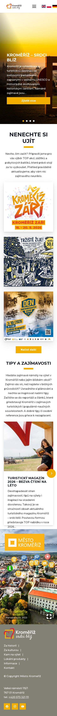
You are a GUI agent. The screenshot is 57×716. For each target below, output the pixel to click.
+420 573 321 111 (19, 697)
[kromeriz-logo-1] (14, 6)
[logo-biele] (19, 634)
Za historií (10, 645)
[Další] (51, 473)
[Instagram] (15, 706)
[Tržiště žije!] (28, 261)
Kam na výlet (12, 654)
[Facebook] (7, 706)
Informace (10, 663)
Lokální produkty (14, 659)
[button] (34, 6)
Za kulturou (11, 650)
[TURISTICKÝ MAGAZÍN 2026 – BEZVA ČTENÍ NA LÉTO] (28, 473)
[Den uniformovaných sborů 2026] (28, 316)
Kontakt (9, 667)
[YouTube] (22, 706)
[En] (44, 6)
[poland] (49, 6)
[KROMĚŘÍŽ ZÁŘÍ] (28, 207)
